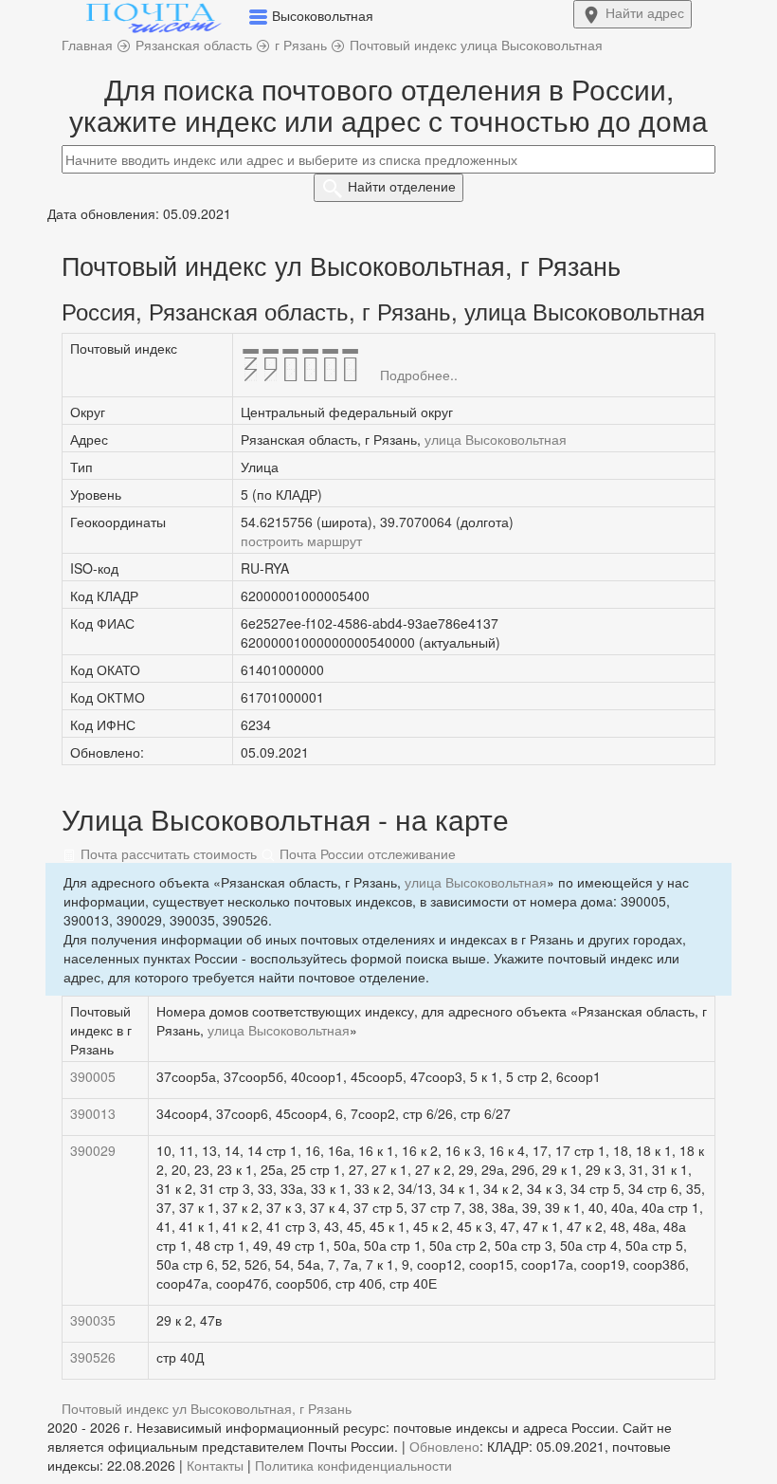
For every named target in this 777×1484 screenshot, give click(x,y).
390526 (93, 1356)
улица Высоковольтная (496, 439)
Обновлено (444, 1446)
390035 (93, 1319)
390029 (93, 1150)
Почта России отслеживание (366, 853)
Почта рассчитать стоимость (167, 853)
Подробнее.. (419, 374)
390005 (93, 1076)
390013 (93, 1113)
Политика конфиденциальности (353, 1465)
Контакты (215, 1465)
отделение (402, 185)
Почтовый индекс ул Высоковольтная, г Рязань (207, 1408)
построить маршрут (301, 540)
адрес (644, 12)
